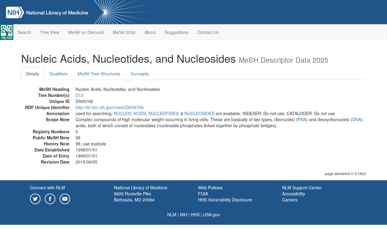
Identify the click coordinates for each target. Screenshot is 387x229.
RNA (302, 119)
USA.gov (211, 214)
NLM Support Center (302, 187)
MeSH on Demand (86, 32)
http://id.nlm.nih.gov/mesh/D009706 (110, 107)
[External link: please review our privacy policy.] (35, 198)
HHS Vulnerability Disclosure (225, 200)
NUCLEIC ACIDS (130, 113)
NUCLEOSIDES (199, 113)
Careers (290, 200)
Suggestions (176, 32)
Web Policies (210, 187)
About (150, 32)
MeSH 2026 (124, 32)
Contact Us (208, 32)
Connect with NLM (47, 187)
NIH (183, 214)
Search (24, 32)
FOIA (203, 194)
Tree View (49, 32)
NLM (171, 214)
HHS (195, 214)
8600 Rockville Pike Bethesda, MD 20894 (134, 197)
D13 (79, 95)
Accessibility (293, 194)
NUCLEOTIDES (163, 113)
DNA (356, 119)
